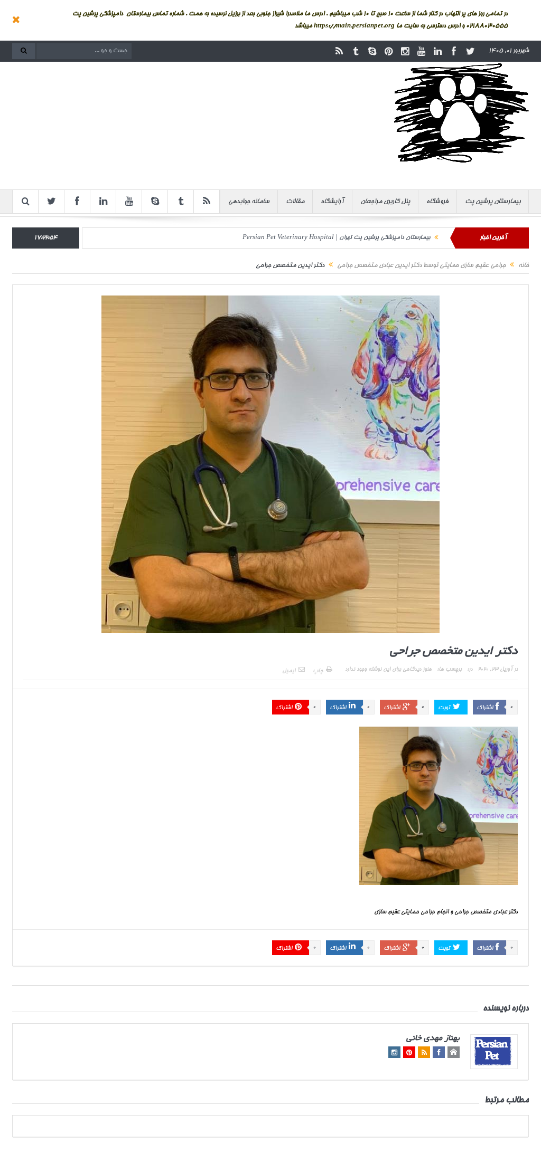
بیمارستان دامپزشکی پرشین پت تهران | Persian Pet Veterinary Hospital (336, 237)
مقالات (295, 201)
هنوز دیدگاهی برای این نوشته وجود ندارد (388, 669)
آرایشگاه (332, 201)
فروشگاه (437, 201)
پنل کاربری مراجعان (385, 201)
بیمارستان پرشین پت (492, 201)
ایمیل (288, 671)
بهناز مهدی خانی (433, 1038)
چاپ (318, 671)
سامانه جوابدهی (248, 201)
